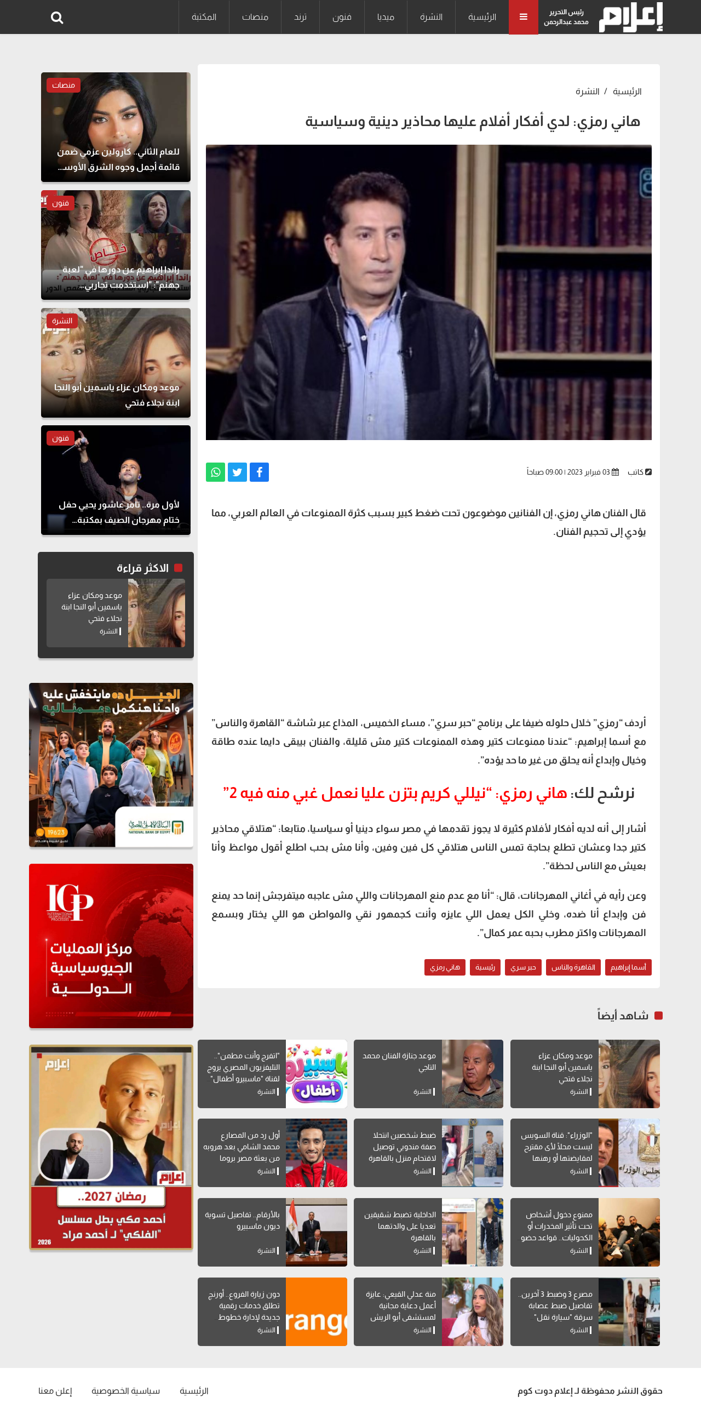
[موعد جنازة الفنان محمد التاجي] (472, 1074)
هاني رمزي (445, 967)
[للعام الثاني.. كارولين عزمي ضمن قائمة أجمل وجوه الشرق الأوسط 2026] (116, 127)
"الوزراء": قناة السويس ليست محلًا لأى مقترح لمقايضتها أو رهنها (557, 1146)
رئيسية (485, 967)
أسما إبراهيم (628, 967)
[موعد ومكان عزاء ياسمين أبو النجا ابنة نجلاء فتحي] (629, 1074)
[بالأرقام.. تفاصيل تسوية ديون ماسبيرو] (316, 1232)
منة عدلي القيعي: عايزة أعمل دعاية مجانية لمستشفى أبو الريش (401, 1305)
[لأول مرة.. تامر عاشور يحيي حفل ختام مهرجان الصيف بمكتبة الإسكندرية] (116, 480)
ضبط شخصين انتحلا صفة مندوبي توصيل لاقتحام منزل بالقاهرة (402, 1146)
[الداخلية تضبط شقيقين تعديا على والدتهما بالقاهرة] (472, 1232)
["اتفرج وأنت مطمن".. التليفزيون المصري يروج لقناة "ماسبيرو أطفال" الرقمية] (316, 1074)
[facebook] (259, 472)
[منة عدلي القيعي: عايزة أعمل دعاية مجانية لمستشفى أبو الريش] (472, 1312)
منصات (255, 16)
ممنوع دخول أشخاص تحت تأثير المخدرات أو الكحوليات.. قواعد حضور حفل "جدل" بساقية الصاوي (555, 1237)
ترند (300, 16)
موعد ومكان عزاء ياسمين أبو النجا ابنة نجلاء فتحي (562, 1067)
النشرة (431, 16)
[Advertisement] (429, 626)
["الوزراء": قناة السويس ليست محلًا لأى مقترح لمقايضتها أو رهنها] (629, 1153)
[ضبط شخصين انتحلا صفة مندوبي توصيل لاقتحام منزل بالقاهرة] (472, 1153)
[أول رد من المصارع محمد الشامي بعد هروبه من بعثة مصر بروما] (316, 1153)
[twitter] (237, 472)
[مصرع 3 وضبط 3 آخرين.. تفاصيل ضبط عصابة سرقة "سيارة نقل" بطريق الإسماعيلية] (629, 1312)
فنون (342, 16)
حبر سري (523, 967)
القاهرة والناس (573, 967)
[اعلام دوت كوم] (628, 17)
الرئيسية (482, 16)
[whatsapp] (215, 472)
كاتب (635, 471)
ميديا (385, 16)
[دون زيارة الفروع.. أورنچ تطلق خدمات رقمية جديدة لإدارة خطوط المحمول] (316, 1312)
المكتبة (204, 16)
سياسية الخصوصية (125, 1390)
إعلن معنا (55, 1390)
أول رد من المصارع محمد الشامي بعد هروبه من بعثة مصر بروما (241, 1146)
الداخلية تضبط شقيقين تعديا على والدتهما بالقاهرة (400, 1226)
